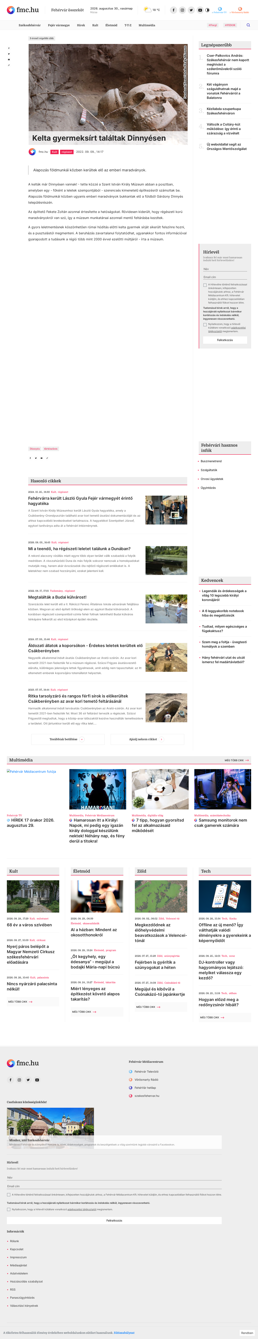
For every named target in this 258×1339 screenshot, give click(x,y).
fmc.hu (43, 151)
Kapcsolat (16, 1249)
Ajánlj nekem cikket (143, 739)
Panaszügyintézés (22, 1297)
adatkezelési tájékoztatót (82, 1209)
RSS (13, 1289)
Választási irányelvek (24, 1305)
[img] (23, 10)
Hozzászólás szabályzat (26, 1281)
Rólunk (14, 1241)
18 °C (156, 10)
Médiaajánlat (18, 1265)
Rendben (247, 1333)
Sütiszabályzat (124, 1332)
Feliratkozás (225, 340)
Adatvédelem (19, 1273)
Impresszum (18, 1257)
